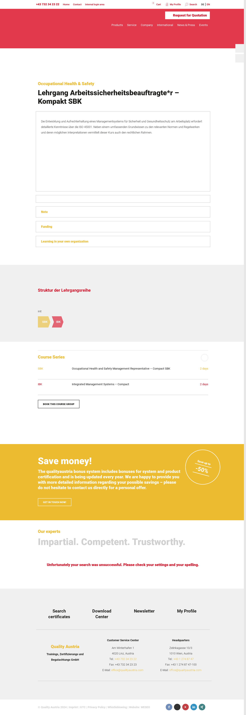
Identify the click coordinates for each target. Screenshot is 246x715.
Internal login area (94, 4)
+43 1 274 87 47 (184, 659)
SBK (45, 322)
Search (193, 4)
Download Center (101, 614)
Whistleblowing (117, 707)
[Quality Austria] (60, 25)
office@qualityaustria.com (127, 670)
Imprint (73, 707)
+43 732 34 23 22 (47, 4)
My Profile (175, 4)
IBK (58, 322)
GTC (83, 707)
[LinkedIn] (194, 707)
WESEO (145, 707)
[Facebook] (169, 707)
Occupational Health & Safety (66, 83)
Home (66, 4)
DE (202, 4)
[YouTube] (185, 707)
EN (208, 4)
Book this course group (58, 404)
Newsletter (144, 611)
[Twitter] (177, 707)
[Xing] (202, 707)
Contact (77, 4)
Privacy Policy (96, 707)
